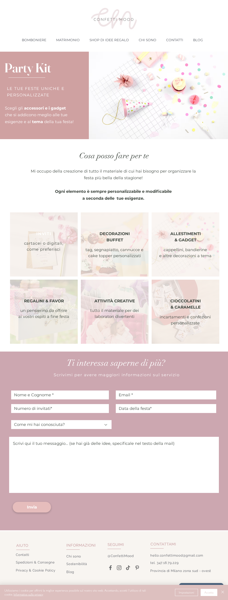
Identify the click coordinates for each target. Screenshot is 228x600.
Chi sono (73, 556)
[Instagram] (119, 567)
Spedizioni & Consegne (35, 562)
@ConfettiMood (121, 556)
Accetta (209, 592)
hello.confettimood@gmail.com (176, 555)
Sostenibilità (76, 564)
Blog (70, 572)
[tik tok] (128, 567)
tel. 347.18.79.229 (164, 563)
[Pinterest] (137, 567)
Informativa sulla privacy (28, 594)
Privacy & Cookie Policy (35, 570)
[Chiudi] (222, 592)
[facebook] (110, 567)
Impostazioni (186, 592)
